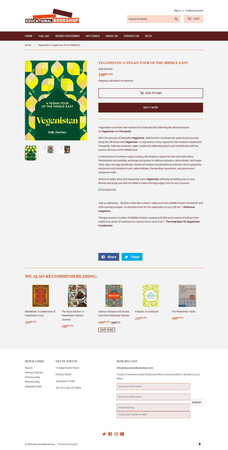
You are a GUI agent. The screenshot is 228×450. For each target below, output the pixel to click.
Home (29, 36)
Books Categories (67, 36)
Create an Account (194, 10)
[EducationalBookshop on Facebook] (110, 434)
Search (29, 367)
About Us (112, 36)
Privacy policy (32, 377)
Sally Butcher (105, 69)
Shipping (103, 80)
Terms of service (34, 372)
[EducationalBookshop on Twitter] (104, 434)
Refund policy (32, 381)
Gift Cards (93, 36)
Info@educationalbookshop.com (135, 367)
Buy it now (150, 107)
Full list (44, 36)
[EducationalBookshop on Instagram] (116, 434)
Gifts (148, 36)
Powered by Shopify (68, 444)
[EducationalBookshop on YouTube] (122, 434)
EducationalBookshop (44, 444)
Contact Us (131, 36)
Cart (196, 18)
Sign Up (196, 402)
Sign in (177, 10)
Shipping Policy (33, 386)
